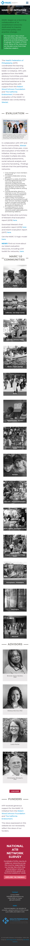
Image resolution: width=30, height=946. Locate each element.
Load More (15, 791)
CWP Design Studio (11, 939)
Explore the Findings (15, 877)
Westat (5, 102)
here (15, 220)
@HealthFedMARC (15, 900)
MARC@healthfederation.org (15, 896)
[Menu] (27, 2)
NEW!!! (5, 243)
